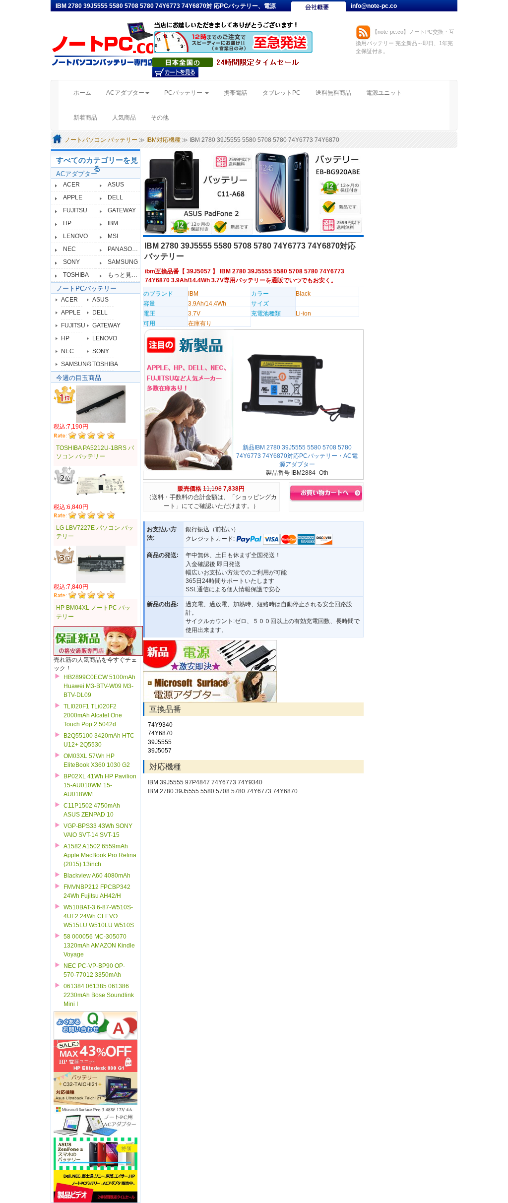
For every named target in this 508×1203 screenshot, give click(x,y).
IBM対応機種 (163, 139)
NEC (69, 249)
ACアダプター (76, 174)
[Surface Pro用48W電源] (210, 686)
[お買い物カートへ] (175, 71)
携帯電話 (236, 92)
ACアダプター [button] (125, 92)
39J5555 (160, 742)
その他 (160, 117)
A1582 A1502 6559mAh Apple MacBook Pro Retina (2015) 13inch (100, 855)
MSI (113, 236)
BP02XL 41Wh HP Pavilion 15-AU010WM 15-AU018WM (100, 785)
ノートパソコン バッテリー (100, 139)
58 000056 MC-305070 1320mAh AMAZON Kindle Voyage (99, 945)
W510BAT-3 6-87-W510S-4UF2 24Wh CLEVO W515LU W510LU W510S (99, 916)
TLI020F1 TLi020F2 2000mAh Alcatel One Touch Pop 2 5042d (93, 715)
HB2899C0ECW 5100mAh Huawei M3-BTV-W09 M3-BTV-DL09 (99, 686)
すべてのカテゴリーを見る (97, 164)
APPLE (72, 197)
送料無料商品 (333, 92)
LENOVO (75, 236)
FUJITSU (75, 210)
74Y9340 (160, 724)
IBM (113, 223)
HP (67, 223)
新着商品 (85, 117)
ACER (71, 184)
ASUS (116, 184)
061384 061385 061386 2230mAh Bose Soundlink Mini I (99, 995)
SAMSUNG (123, 261)
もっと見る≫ (125, 274)
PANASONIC (125, 249)
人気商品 (124, 117)
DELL (115, 197)
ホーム (86, 92)
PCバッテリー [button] (184, 92)
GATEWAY (122, 210)
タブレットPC (281, 92)
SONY (71, 261)
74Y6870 (160, 733)
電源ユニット (384, 92)
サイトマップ (369, 15)
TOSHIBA (76, 274)
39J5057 (199, 271)
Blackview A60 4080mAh (97, 875)
